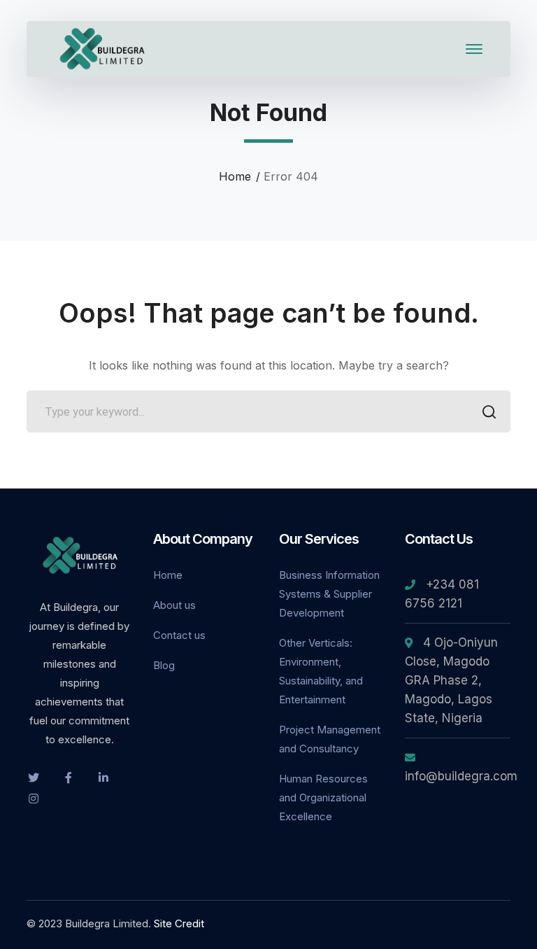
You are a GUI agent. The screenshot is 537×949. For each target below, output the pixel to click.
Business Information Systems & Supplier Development (329, 593)
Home (235, 176)
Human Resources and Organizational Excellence (323, 797)
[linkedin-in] (103, 777)
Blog (164, 665)
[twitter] (34, 777)
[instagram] (34, 798)
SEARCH (489, 411)
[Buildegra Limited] (103, 48)
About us (174, 605)
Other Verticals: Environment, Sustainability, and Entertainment (321, 671)
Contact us (179, 635)
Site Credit (179, 923)
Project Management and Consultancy (329, 739)
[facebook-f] (69, 777)
